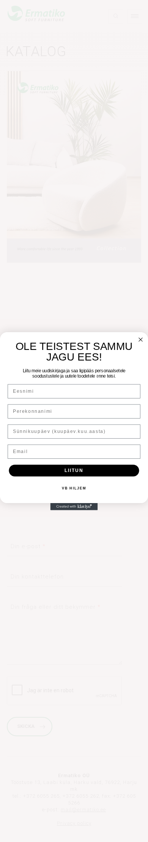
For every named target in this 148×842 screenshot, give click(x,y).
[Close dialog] (140, 339)
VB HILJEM (74, 488)
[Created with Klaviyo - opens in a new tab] (74, 506)
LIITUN (74, 470)
